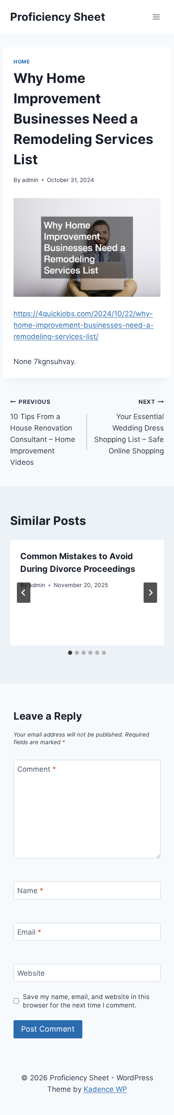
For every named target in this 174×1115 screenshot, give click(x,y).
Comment (36, 769)
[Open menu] (156, 16)
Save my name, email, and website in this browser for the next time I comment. (86, 1001)
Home (22, 61)
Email (29, 932)
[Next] (150, 592)
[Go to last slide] (23, 592)
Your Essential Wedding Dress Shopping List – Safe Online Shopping (129, 426)
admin (30, 180)
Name (30, 890)
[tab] (70, 653)
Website (31, 973)
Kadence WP (105, 1089)
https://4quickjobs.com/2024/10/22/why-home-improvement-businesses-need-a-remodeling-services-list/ (84, 325)
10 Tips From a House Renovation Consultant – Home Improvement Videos (42, 432)
